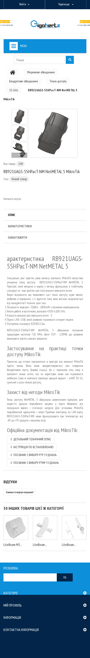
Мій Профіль (12, 605)
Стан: (6, 179)
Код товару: (9, 164)
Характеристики (20, 226)
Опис (11, 215)
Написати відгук (12, 199)
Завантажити (17, 237)
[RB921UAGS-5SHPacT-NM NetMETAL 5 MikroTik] (53, 133)
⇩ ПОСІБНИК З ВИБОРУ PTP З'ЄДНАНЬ (33, 455)
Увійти (22, 4)
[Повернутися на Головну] (12, 72)
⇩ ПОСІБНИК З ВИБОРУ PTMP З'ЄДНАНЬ (34, 463)
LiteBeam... (40, 544)
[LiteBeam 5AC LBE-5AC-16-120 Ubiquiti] (74, 527)
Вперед (19, 155)
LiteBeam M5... (12, 544)
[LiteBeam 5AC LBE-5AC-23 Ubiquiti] (45, 527)
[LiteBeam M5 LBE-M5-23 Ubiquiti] (15, 527)
